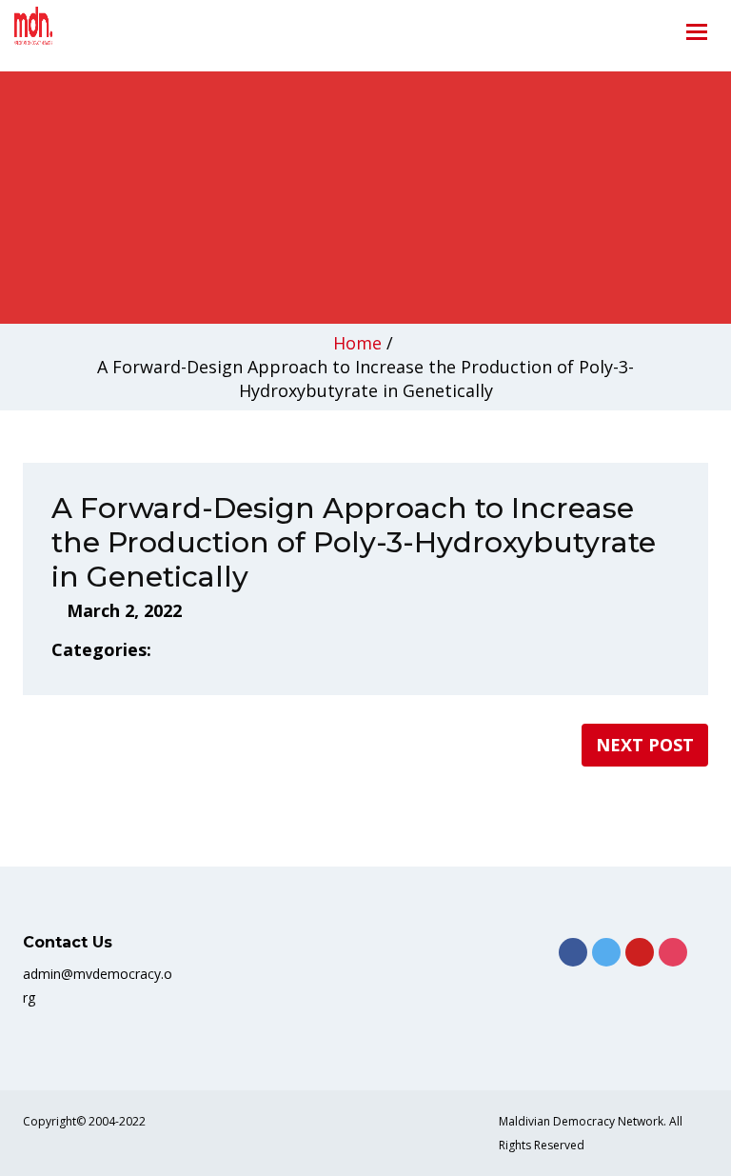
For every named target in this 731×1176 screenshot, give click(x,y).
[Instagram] (673, 952)
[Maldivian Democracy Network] (61, 29)
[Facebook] (573, 952)
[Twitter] (606, 952)
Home (357, 342)
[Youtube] (639, 952)
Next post (645, 744)
